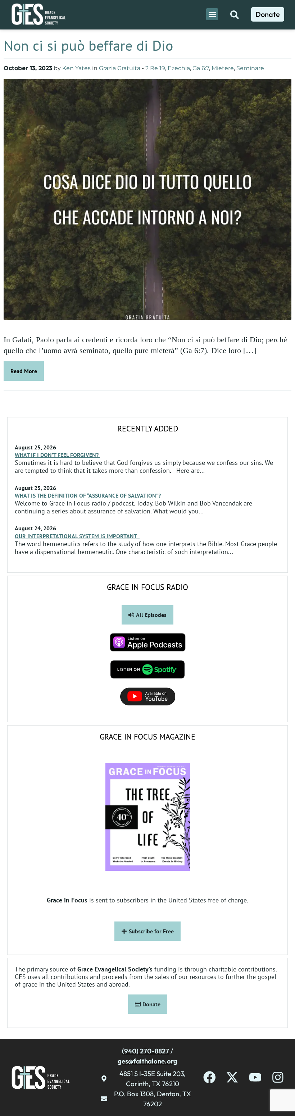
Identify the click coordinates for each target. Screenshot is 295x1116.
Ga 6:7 (200, 68)
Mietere (223, 68)
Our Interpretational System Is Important (77, 536)
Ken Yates (76, 68)
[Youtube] (255, 1077)
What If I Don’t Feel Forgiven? (57, 454)
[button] (212, 14)
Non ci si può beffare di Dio (88, 45)
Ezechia (179, 68)
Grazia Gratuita (119, 68)
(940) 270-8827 (145, 1051)
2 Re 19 (155, 68)
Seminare (250, 68)
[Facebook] (209, 1077)
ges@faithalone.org (147, 1061)
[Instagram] (278, 1077)
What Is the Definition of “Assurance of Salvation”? (88, 495)
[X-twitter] (232, 1077)
